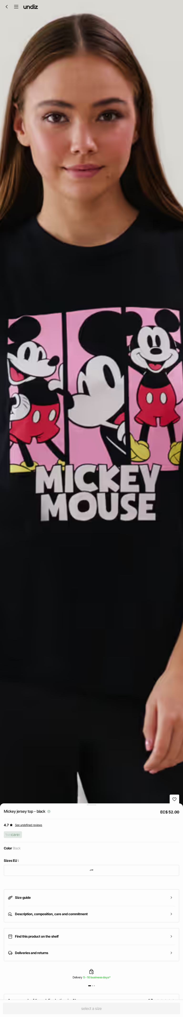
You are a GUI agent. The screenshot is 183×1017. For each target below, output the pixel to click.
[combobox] (91, 870)
